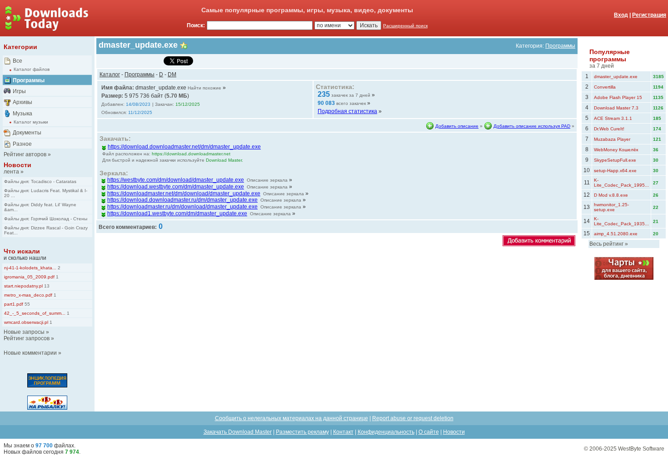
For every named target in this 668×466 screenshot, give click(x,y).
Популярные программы (609, 55)
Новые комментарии (30, 353)
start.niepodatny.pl (23, 285)
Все (17, 61)
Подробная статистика (347, 111)
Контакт (343, 432)
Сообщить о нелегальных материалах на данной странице (291, 418)
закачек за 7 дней (350, 95)
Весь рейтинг (606, 244)
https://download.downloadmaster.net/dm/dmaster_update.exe (184, 147)
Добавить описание (457, 126)
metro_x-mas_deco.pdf (28, 294)
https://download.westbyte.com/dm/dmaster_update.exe (175, 186)
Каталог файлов (32, 69)
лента (11, 172)
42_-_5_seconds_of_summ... (34, 313)
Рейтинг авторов (25, 154)
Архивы (22, 102)
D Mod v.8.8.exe (611, 195)
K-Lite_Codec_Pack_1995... (621, 183)
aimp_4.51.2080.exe (616, 233)
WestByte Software (641, 449)
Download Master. (224, 160)
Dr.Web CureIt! (609, 128)
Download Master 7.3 (616, 107)
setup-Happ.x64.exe (615, 170)
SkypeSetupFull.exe (615, 160)
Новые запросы (24, 332)
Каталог (110, 74)
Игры (19, 91)
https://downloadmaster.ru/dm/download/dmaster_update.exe (182, 206)
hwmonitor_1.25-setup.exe (611, 207)
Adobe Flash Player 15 (618, 97)
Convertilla (605, 86)
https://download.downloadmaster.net (191, 153)
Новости (17, 165)
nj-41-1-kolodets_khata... (30, 267)
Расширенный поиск (405, 25)
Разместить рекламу (302, 432)
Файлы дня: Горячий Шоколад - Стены (45, 218)
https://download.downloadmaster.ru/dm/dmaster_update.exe (182, 200)
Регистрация (649, 15)
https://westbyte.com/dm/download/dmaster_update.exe (175, 180)
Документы (27, 132)
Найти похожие (204, 87)
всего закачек (351, 103)
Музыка (22, 113)
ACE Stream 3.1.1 (613, 118)
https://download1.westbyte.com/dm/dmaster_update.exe (177, 213)
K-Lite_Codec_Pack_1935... (621, 221)
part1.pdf (13, 304)
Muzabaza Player (612, 139)
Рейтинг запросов (27, 338)
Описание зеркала (267, 180)
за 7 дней (601, 66)
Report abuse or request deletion (413, 418)
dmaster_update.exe (616, 76)
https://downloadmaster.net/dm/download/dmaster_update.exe (183, 193)
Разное (22, 144)
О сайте (429, 432)
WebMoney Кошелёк (616, 149)
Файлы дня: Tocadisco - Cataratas (40, 181)
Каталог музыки (31, 121)
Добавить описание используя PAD (532, 126)
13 (46, 285)
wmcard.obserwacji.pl (26, 322)
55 (26, 304)
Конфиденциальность (386, 432)
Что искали (22, 251)
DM (172, 74)
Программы (29, 80)
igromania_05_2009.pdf (29, 276)
